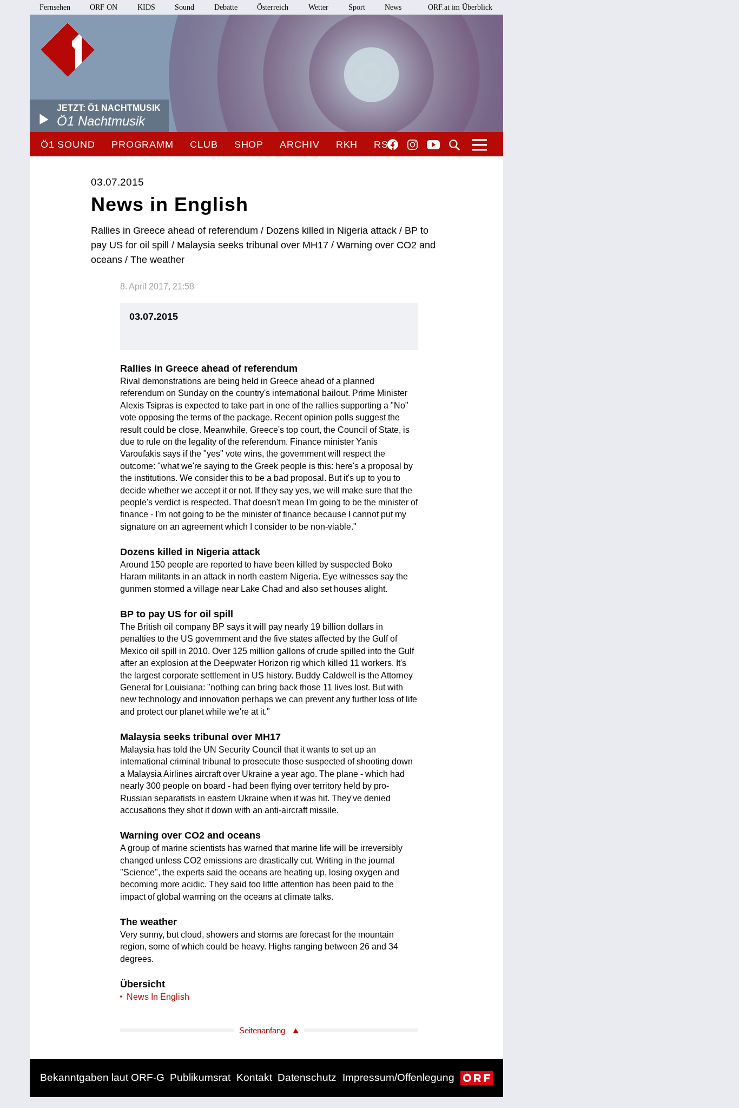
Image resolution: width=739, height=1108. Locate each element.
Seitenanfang (262, 1030)
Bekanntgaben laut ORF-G (102, 1077)
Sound (184, 7)
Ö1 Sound (68, 144)
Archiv (299, 144)
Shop (249, 144)
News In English (158, 996)
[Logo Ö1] (68, 50)
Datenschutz (307, 1077)
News (393, 7)
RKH (347, 144)
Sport (356, 7)
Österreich (272, 7)
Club (204, 144)
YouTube (433, 145)
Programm (142, 144)
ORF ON (103, 7)
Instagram (412, 145)
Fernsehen (54, 7)
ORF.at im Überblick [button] (460, 7)
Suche (454, 145)
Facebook (392, 144)
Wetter (318, 7)
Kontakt (254, 1077)
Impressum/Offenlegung (398, 1077)
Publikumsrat (200, 1077)
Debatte (225, 7)
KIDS (146, 7)
